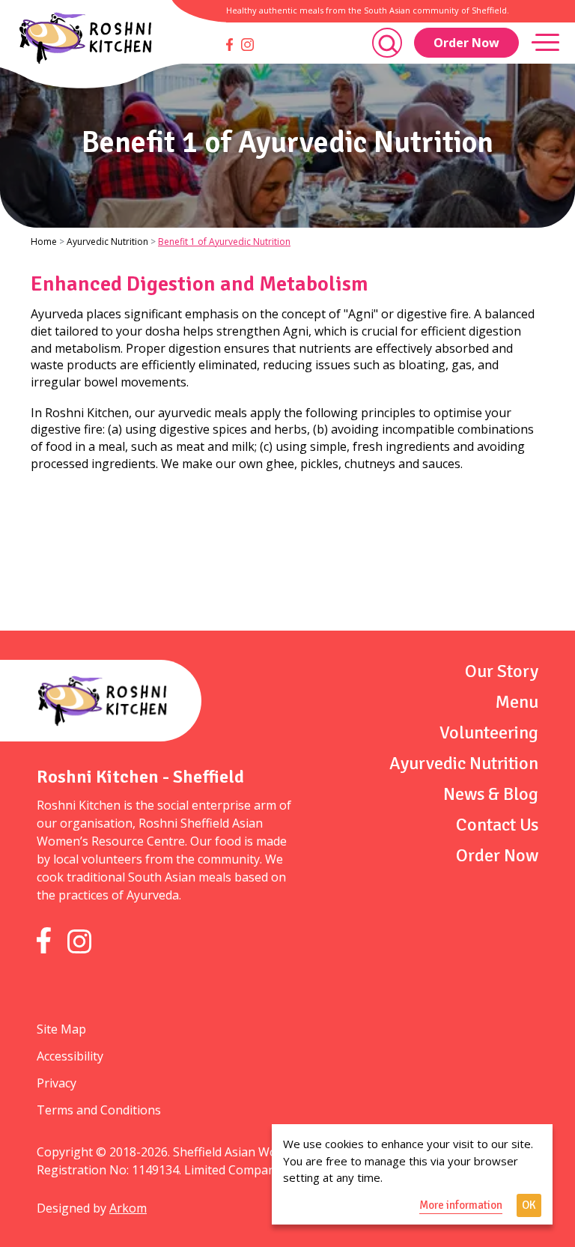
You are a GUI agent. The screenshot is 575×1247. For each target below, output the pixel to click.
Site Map (61, 1029)
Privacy (56, 1083)
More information (460, 1205)
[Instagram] (247, 44)
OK (529, 1205)
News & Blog (490, 794)
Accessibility (70, 1056)
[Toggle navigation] (545, 42)
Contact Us (497, 824)
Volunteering (488, 732)
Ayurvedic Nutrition (107, 241)
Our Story (501, 671)
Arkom (128, 1208)
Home (44, 241)
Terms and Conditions (99, 1110)
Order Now (466, 42)
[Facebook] (229, 44)
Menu (517, 702)
